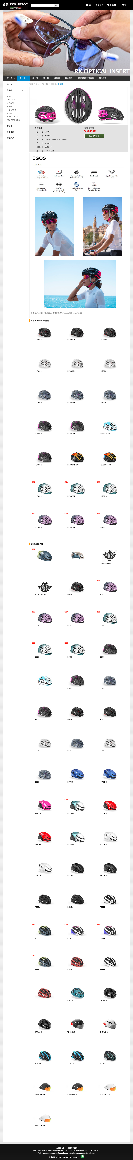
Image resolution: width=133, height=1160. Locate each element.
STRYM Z (11, 100)
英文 (124, 5)
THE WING (11, 110)
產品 (38, 84)
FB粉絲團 (111, 5)
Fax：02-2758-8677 (93, 1151)
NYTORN (10, 103)
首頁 (31, 84)
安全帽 (45, 84)
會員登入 (99, 5)
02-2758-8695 (79, 1151)
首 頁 (88, 5)
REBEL (10, 96)
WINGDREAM (12, 117)
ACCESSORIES (13, 120)
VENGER (10, 113)
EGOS (9, 106)
